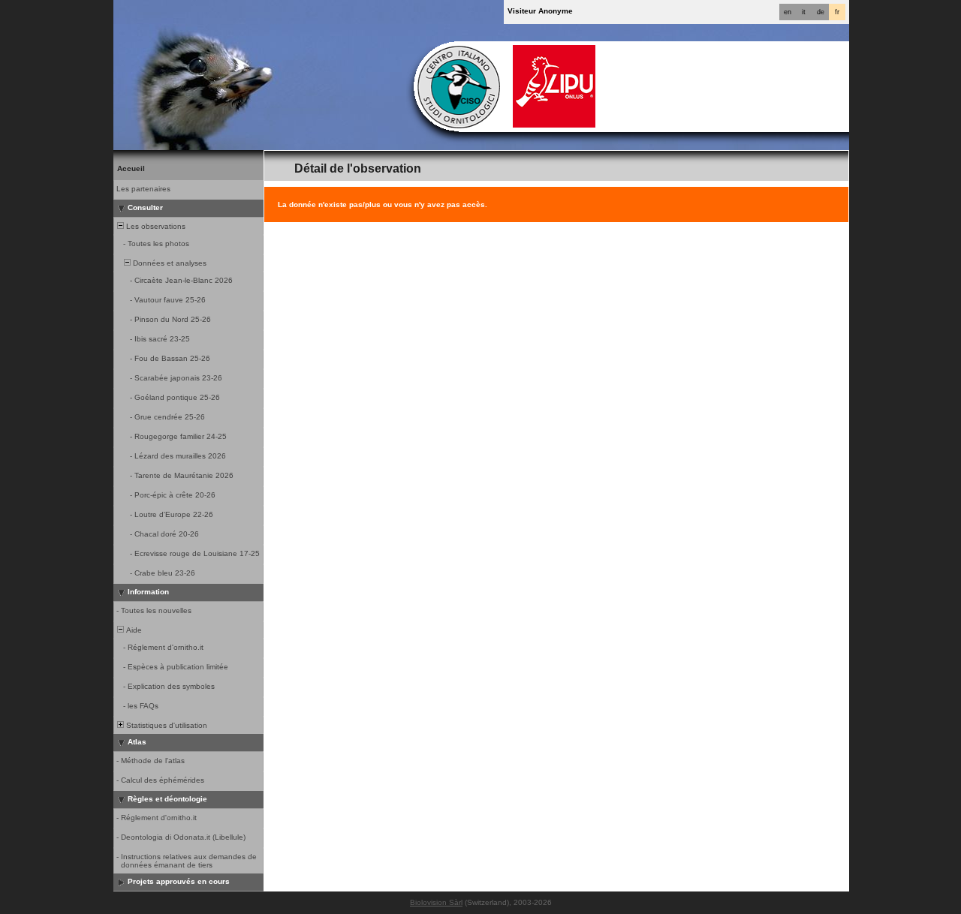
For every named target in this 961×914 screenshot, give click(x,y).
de (820, 12)
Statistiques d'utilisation (165, 725)
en (787, 12)
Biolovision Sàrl (436, 902)
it (804, 12)
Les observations (154, 226)
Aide (133, 630)
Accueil (131, 168)
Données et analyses (168, 263)
